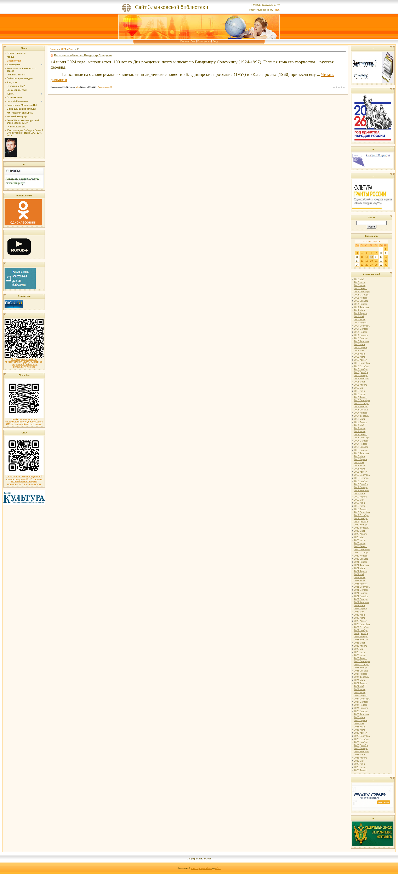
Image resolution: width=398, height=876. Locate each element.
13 (371, 257)
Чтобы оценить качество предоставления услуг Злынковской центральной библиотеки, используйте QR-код (24, 363)
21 (376, 261)
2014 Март (359, 310)
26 (366, 265)
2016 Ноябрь (361, 406)
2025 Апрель (360, 720)
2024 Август (360, 695)
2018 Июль (359, 468)
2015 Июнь (359, 353)
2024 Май (359, 686)
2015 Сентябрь (362, 363)
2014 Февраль (361, 307)
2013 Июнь (359, 282)
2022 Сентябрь (362, 624)
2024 (63, 49)
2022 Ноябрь (361, 630)
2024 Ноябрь (361, 705)
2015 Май (359, 350)
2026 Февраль (361, 751)
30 (386, 265)
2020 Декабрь (361, 559)
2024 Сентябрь (362, 698)
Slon (78, 87)
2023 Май (359, 649)
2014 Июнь (359, 319)
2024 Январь (361, 674)
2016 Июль (359, 394)
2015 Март (359, 344)
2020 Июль (359, 543)
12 (366, 257)
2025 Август (360, 733)
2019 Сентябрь (362, 512)
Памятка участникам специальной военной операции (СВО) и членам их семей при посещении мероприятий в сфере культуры (24, 480)
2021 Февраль (361, 565)
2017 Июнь (359, 428)
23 (386, 261)
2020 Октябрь (361, 552)
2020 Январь (361, 524)
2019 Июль (359, 506)
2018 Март (359, 456)
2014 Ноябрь (361, 332)
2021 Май (359, 574)
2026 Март (359, 754)
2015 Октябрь (361, 366)
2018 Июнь (359, 465)
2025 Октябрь (361, 739)
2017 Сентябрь (362, 437)
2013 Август (360, 288)
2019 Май (359, 499)
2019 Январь (361, 487)
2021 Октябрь (361, 590)
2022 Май (359, 611)
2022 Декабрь (361, 633)
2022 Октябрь (361, 627)
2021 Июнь (359, 577)
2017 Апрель (360, 422)
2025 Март (359, 717)
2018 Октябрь (361, 478)
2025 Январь (361, 711)
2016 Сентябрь (362, 400)
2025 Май (359, 723)
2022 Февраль (361, 602)
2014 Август (360, 322)
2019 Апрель (360, 496)
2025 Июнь (359, 726)
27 (371, 265)
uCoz (218, 868)
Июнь (71, 49)
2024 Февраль (361, 677)
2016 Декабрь (361, 409)
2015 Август (360, 360)
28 (376, 265)
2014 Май (359, 316)
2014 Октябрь (361, 329)
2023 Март (359, 642)
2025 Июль (359, 729)
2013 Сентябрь (362, 291)
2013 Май (359, 279)
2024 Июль (359, 692)
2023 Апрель (360, 646)
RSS (277, 9)
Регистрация (204, 41)
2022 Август (360, 621)
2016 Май (359, 388)
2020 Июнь (359, 540)
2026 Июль (359, 767)
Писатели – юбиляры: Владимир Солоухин (83, 55)
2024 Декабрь (361, 708)
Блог (193, 41)
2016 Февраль (361, 378)
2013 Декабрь (361, 301)
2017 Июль (359, 431)
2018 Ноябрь (361, 481)
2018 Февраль (361, 453)
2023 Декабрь (361, 670)
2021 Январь (361, 562)
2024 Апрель (360, 683)
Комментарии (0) (105, 87)
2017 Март (359, 419)
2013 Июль (359, 285)
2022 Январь (361, 599)
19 (366, 261)
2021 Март (359, 568)
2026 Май (359, 761)
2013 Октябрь (361, 294)
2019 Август (360, 509)
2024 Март (359, 680)
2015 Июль (359, 357)
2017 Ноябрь (361, 444)
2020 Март (359, 531)
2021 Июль (359, 580)
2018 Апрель (360, 459)
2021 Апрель (360, 571)
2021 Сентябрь (362, 587)
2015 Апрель (360, 347)
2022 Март (359, 605)
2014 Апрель (360, 313)
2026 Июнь (359, 764)
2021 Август (360, 583)
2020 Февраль (361, 527)
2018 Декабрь (361, 484)
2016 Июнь (359, 391)
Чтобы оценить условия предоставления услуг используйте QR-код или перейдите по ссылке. (24, 421)
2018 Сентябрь (362, 475)
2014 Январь (361, 304)
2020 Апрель (360, 534)
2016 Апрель (360, 385)
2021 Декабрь (361, 596)
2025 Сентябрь (362, 736)
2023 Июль (359, 655)
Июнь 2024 (371, 241)
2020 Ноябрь (361, 555)
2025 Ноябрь (361, 742)
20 (371, 261)
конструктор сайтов (201, 868)
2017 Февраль (361, 416)
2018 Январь (361, 450)
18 (362, 261)
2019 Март (359, 493)
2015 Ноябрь (361, 369)
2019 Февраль (361, 490)
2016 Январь (361, 375)
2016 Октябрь (361, 403)
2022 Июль (359, 618)
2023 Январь (361, 636)
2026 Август (360, 770)
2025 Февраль (361, 714)
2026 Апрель (360, 757)
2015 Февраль (361, 341)
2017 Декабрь (361, 447)
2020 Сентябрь (362, 549)
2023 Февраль (361, 639)
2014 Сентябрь (362, 325)
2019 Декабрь (361, 521)
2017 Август (360, 434)
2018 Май (359, 462)
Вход (215, 41)
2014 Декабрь (361, 335)
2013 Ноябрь (361, 297)
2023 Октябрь (361, 664)
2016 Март (359, 381)
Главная (184, 41)
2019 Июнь (359, 503)
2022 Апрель (360, 608)
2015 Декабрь (361, 372)
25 (362, 265)
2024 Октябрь (361, 702)
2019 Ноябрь (361, 518)
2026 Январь (361, 748)
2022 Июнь (359, 614)
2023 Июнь (359, 652)
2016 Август (360, 397)
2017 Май (359, 425)
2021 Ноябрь (361, 593)
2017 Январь (361, 412)
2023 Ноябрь (361, 667)
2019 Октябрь (361, 515)
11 (362, 257)
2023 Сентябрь (362, 661)
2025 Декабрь (361, 745)
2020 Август (360, 546)
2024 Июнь (359, 689)
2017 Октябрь (361, 440)
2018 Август (360, 472)
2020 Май (359, 537)
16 (386, 257)
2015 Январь (361, 338)
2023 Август (360, 658)
